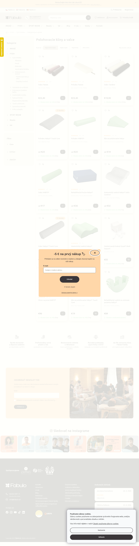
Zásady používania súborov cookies (105, 524)
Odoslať (69, 279)
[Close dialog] (95, 253)
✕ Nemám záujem (69, 287)
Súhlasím (101, 537)
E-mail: (45, 266)
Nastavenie (101, 530)
